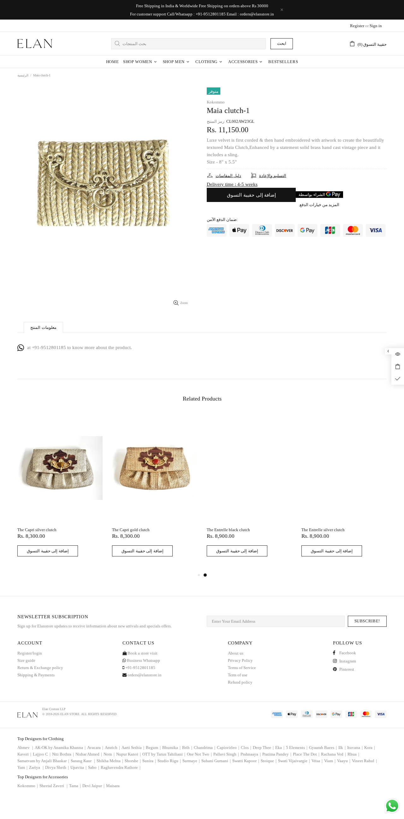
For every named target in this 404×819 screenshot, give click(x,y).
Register (357, 25)
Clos (246, 747)
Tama (75, 785)
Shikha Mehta (110, 760)
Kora (369, 747)
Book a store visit (142, 653)
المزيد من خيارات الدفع (319, 204)
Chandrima (204, 747)
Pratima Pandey (276, 754)
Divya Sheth (57, 767)
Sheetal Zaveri (53, 785)
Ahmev (25, 747)
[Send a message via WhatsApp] (392, 806)
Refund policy (240, 682)
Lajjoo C (41, 754)
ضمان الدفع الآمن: (222, 219)
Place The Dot (306, 754)
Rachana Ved (333, 754)
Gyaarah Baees (323, 747)
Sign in (376, 25)
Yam (22, 767)
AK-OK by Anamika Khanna (60, 747)
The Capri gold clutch (131, 529)
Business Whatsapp (143, 660)
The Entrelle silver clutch (323, 529)
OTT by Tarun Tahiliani (163, 754)
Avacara (95, 747)
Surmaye (191, 760)
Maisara (113, 785)
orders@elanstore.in (257, 14)
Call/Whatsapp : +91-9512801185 (196, 14)
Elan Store (34, 43)
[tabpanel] (249, 492)
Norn (109, 754)
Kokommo (216, 102)
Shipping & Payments (36, 675)
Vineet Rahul (364, 760)
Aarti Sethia (133, 747)
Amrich (112, 747)
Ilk (342, 747)
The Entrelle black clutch (228, 529)
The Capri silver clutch (36, 529)
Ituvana (355, 747)
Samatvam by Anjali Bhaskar (43, 760)
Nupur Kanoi (128, 754)
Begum (153, 747)
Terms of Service (242, 667)
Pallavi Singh (226, 754)
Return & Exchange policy (40, 667)
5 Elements (296, 747)
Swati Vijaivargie (294, 760)
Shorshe (133, 760)
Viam (330, 760)
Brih (187, 747)
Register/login (29, 653)
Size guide (26, 660)
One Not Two (199, 754)
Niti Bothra (63, 754)
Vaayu (343, 760)
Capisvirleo (228, 747)
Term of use (237, 675)
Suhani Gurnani (216, 760)
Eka (279, 747)
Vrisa (317, 760)
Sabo (93, 767)
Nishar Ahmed (88, 754)
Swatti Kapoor (245, 760)
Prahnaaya (251, 754)
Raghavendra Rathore (120, 767)
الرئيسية (22, 75)
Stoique (268, 760)
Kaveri (24, 754)
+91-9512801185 (139, 667)
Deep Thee (263, 747)
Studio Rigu (169, 760)
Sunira (149, 760)
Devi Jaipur (93, 785)
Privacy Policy (240, 660)
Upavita (78, 767)
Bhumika (171, 747)
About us (235, 653)
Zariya (36, 767)
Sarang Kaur (83, 760)
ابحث (281, 43)
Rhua (353, 754)
